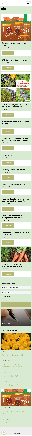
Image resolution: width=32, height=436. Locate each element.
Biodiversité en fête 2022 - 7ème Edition (15, 122)
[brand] (3, 2)
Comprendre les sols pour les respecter (14, 44)
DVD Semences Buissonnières (14, 60)
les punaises (7, 155)
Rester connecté (7, 296)
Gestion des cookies (16, 433)
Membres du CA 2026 (11, 376)
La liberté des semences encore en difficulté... (15, 233)
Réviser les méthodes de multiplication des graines (13, 217)
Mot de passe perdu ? (5, 300)
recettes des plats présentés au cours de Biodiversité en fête (15, 200)
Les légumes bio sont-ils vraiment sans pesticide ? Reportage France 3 (12, 265)
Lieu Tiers (6, 423)
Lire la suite (8, 53)
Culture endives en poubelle (14, 355)
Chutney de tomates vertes (13, 170)
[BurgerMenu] (28, 2)
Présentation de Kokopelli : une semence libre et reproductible (15, 139)
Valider (16, 305)
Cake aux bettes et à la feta (13, 184)
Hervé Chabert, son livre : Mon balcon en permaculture (14, 106)
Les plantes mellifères (11, 385)
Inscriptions (7, 323)
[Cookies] (4, 432)
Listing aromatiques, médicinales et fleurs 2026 (13, 365)
